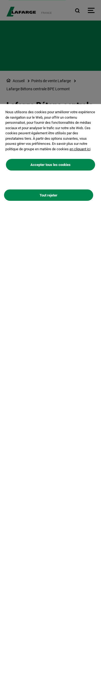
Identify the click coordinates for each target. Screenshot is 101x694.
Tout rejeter (48, 195)
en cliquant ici (79, 149)
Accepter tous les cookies (50, 165)
